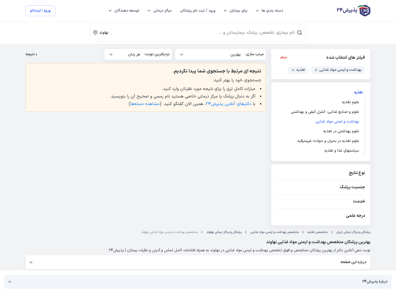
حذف (283, 57)
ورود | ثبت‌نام (40, 10)
